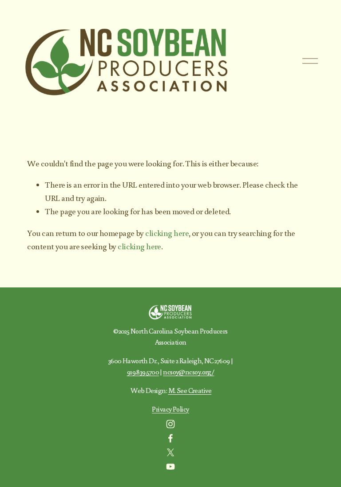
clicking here (167, 233)
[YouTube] (170, 466)
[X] (170, 452)
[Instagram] (170, 424)
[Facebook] (170, 438)
